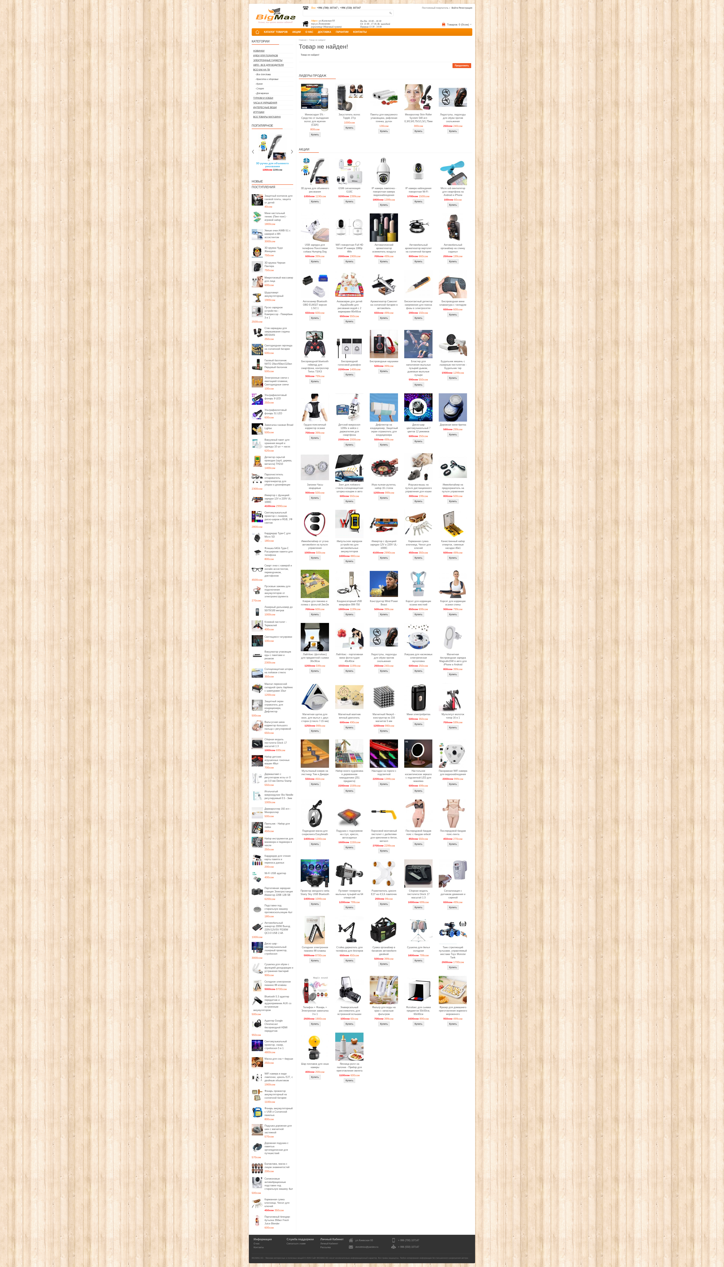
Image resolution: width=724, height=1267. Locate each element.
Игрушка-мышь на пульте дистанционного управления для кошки (418, 488)
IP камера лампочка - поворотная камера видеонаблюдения (384, 191)
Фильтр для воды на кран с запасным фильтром (384, 1010)
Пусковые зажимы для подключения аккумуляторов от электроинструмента (277, 591)
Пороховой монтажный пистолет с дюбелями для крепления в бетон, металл (383, 835)
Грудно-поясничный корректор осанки (315, 426)
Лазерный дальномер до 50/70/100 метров (279, 609)
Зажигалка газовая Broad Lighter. (279, 426)
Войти (455, 8)
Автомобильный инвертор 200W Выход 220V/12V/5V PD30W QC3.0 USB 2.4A (277, 927)
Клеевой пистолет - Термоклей (276, 623)
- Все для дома (263, 74)
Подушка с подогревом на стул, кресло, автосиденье (349, 834)
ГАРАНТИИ (342, 32)
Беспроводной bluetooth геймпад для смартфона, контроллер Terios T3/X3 (315, 366)
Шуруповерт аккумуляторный (274, 294)
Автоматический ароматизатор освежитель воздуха (384, 248)
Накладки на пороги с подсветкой (384, 772)
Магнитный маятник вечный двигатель (349, 716)
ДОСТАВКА (324, 32)
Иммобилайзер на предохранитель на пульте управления (453, 488)
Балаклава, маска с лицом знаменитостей (277, 1165)
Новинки (259, 51)
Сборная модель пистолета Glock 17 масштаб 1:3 (276, 743)
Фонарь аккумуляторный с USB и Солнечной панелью (279, 1112)
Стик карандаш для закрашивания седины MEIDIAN (277, 331)
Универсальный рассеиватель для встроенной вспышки (349, 1010)
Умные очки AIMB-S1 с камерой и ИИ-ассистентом (278, 234)
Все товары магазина (267, 117)
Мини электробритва (418, 714)
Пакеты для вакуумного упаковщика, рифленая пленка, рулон (383, 118)
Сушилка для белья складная (418, 949)
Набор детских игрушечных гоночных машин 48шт (277, 760)
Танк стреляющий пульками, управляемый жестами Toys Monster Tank (453, 952)
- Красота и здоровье (266, 79)
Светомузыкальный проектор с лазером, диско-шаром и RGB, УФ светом (278, 517)
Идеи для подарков (265, 55)
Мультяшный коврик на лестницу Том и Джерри (314, 772)
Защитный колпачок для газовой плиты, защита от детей (278, 199)
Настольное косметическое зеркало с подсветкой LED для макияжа (418, 775)
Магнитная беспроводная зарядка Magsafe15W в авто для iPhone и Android (453, 659)
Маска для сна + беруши (279, 1058)
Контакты (259, 1247)
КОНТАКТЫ (360, 32)
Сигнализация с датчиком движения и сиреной (453, 894)
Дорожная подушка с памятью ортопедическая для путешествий (276, 1148)
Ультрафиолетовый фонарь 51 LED (276, 412)
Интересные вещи (265, 107)
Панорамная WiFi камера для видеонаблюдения (453, 772)
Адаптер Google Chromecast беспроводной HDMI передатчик (276, 1025)
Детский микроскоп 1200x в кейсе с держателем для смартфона (349, 429)
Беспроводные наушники (384, 361)
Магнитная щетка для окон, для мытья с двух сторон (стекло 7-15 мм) (315, 717)
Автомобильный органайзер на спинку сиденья (453, 248)
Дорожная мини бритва (453, 424)
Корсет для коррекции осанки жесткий (418, 603)
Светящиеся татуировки (278, 636)
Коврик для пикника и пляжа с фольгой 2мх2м (315, 603)
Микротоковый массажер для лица (279, 279)
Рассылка (325, 1247)
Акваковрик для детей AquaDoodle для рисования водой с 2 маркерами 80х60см (349, 306)
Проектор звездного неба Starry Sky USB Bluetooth (315, 892)
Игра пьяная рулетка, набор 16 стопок (384, 486)
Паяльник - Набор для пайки (277, 825)
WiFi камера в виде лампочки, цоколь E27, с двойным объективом (279, 1077)
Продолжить (462, 65)
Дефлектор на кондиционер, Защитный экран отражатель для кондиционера (384, 429)
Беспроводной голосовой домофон (349, 363)
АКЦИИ (296, 32)
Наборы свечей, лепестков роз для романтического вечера (277, 166)
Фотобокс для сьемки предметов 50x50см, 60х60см (418, 1010)
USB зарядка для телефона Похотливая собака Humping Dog (315, 248)
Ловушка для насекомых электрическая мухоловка (418, 658)
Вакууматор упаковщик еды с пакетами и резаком (278, 655)
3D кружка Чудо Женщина (274, 249)
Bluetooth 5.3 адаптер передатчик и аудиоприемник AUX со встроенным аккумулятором (272, 1003)
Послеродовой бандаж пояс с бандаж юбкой (418, 832)
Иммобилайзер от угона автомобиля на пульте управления (314, 544)
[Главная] (257, 32)
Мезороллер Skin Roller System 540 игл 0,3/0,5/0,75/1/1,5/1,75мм (418, 118)
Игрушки (258, 112)
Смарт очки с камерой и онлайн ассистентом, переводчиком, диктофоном (278, 570)
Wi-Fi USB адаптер (275, 873)
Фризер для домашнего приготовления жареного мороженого (453, 1010)
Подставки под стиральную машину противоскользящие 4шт (278, 909)
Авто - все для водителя (268, 65)
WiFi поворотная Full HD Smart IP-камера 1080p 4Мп (349, 248)
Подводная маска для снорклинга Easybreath (315, 832)
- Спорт (259, 88)
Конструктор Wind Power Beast (384, 603)
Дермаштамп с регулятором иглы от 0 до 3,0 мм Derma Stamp (278, 777)
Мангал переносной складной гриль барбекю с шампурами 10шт (279, 687)
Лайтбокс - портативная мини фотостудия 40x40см (349, 658)
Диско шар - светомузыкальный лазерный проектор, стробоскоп (276, 948)
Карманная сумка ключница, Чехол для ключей (277, 1203)
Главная (303, 40)
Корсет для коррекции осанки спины (453, 603)
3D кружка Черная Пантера (275, 264)
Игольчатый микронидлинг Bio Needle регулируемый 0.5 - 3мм (279, 795)
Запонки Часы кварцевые (315, 486)
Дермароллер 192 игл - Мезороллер (278, 810)
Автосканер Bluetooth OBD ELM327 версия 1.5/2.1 (315, 305)
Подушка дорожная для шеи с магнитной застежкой (278, 1129)
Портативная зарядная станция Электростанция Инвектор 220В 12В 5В (279, 891)
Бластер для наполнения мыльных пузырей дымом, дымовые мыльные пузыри (418, 368)
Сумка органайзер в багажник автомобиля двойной (384, 951)
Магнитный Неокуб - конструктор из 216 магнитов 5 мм (384, 717)
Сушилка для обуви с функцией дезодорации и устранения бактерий (279, 967)
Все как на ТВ (261, 69)
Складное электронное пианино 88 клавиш (278, 983)
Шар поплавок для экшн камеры (315, 1065)
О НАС (309, 32)
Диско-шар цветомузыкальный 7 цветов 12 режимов (418, 428)
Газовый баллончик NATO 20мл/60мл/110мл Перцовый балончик (278, 364)
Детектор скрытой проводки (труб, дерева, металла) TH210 (278, 460)
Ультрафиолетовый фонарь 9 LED (276, 397)
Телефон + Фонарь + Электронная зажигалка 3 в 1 (314, 1010)
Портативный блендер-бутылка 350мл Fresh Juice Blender (277, 1220)
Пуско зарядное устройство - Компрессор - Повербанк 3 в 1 (279, 312)
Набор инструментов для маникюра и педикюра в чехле (279, 842)
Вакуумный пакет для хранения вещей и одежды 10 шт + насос (277, 443)
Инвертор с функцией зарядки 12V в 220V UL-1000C (278, 498)
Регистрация (465, 8)
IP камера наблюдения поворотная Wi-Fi (418, 190)
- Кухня (258, 84)
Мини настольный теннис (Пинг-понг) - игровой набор (276, 216)
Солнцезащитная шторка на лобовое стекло (279, 671)
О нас (257, 1243)
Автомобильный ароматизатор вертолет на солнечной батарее (418, 248)
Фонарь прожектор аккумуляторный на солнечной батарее (276, 1094)
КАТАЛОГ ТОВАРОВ (276, 32)
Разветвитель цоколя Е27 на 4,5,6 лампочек (384, 892)
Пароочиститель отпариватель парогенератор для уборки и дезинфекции (277, 479)
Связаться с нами (296, 1243)
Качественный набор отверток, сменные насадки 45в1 (453, 544)
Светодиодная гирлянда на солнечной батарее (278, 347)
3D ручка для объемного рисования (315, 190)
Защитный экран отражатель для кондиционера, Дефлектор (274, 706)
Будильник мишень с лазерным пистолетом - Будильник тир (452, 365)
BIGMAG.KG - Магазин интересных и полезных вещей (278, 1258)
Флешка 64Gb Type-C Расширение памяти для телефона (279, 551)
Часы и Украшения (265, 102)
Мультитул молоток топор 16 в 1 (453, 716)
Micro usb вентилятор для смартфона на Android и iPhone (453, 191)
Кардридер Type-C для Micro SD (278, 535)
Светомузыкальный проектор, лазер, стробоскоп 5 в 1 (276, 1045)
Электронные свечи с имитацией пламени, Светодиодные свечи (277, 381)
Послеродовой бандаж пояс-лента (453, 832)
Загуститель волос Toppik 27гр (349, 116)
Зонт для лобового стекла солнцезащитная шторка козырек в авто (349, 488)
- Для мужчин (262, 93)
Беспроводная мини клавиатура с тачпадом (452, 303)
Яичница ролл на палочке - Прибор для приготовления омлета (349, 1067)
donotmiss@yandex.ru (366, 1247)
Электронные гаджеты (267, 60)
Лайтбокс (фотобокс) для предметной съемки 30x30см (315, 658)
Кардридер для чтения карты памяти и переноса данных (278, 859)
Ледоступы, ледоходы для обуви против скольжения (453, 118)
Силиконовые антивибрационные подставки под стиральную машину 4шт (279, 1183)
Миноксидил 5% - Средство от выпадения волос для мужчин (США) (315, 119)
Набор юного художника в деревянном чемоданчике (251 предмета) (349, 775)
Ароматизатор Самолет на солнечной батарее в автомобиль (384, 305)
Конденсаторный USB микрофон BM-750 (349, 603)
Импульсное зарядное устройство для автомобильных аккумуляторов (349, 546)
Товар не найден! (317, 40)
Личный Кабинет (329, 1243)
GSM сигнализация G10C (349, 190)
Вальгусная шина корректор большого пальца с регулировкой (278, 725)
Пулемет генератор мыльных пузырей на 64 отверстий (349, 894)
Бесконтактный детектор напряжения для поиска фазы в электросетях (418, 305)
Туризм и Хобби (263, 98)
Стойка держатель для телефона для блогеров (349, 949)
